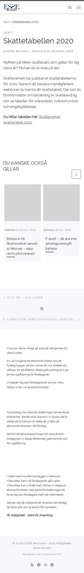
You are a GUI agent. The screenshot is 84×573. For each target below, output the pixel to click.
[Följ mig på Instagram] (45, 565)
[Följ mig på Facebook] (38, 565)
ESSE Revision (17, 51)
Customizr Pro (52, 554)
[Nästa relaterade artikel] (76, 174)
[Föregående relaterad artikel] (66, 174)
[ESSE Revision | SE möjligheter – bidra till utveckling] (11, 7)
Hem (6, 22)
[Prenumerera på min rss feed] (32, 565)
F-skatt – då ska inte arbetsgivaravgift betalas (61, 244)
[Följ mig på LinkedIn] (52, 565)
